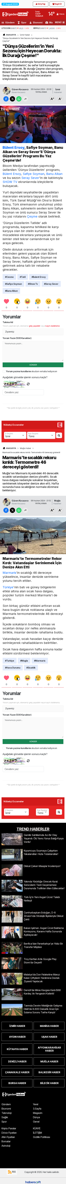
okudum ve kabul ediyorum (31, 371)
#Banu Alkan (11, 291)
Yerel (35, 1104)
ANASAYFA (11, 35)
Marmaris (9, 573)
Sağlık (5, 1117)
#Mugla (24, 660)
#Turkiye (9, 660)
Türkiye (8, 587)
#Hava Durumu (12, 667)
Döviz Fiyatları (9, 1132)
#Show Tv (33, 284)
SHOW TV (10, 182)
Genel (36, 1121)
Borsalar (6, 1141)
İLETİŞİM (37, 1132)
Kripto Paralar (9, 1128)
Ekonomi (38, 22)
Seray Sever (30, 178)
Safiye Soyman (33, 174)
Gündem (10, 22)
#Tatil (22, 277)
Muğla (57, 500)
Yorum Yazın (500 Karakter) (17, 338)
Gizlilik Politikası (41, 1137)
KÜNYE (36, 1128)
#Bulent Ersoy (39, 277)
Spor (23, 22)
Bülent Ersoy (13, 147)
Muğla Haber (25, 448)
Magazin (37, 1112)
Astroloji (6, 1145)
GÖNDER (33, 365)
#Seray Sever (51, 284)
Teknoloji (7, 1112)
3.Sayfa (37, 1108)
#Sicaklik (30, 667)
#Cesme (9, 277)
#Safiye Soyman (13, 284)
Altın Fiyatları (8, 1137)
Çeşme (32, 216)
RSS (14, 1171)
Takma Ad (8, 322)
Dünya (36, 1117)
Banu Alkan (54, 174)
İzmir (57, 89)
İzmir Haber (25, 35)
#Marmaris (39, 660)
